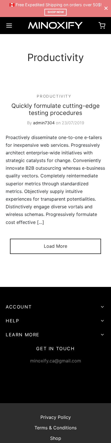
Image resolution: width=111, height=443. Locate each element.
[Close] (106, 8)
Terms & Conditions (55, 428)
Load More (55, 246)
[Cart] (101, 25)
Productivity (54, 96)
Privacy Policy (55, 417)
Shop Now (56, 12)
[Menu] (9, 25)
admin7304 (44, 122)
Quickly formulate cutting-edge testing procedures (55, 109)
